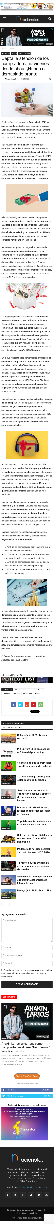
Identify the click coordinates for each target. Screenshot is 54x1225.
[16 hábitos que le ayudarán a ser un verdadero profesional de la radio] (8, 866)
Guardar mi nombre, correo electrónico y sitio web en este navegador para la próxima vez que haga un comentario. (26, 973)
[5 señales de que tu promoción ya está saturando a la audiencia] (8, 766)
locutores (5, 814)
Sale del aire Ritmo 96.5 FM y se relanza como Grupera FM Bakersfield (35, 838)
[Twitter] (31, 1195)
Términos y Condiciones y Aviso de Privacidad (26, 1210)
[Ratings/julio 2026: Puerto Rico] (8, 894)
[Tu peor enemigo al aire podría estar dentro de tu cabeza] (8, 780)
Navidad (16, 693)
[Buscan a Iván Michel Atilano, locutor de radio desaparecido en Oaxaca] (8, 811)
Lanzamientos (7, 1039)
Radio (21, 53)
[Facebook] (8, 1195)
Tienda (37, 693)
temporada (27, 693)
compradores (37, 690)
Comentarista (7, 870)
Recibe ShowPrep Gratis (27, 1076)
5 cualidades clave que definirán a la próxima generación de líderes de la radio (35, 880)
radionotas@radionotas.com (33, 1187)
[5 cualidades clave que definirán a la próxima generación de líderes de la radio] (8, 880)
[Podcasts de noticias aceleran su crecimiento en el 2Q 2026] (8, 852)
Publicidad (21, 1213)
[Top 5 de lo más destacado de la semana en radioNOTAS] (8, 825)
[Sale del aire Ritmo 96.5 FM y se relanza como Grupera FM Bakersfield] (8, 838)
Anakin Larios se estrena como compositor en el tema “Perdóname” (25, 1045)
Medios (14, 53)
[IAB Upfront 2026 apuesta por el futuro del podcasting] (8, 752)
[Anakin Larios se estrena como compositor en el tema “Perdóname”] (27, 1021)
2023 (16, 690)
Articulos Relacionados (13, 723)
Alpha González (12, 79)
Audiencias (6, 53)
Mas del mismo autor (12, 727)
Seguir (47, 1096)
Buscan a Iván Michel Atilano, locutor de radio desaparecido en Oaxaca (34, 810)
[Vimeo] (39, 1195)
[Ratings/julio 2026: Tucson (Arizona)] (8, 738)
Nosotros (33, 1213)
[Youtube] (46, 1195)
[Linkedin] (23, 1195)
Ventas (27, 53)
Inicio (3, 49)
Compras (6, 693)
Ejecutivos (6, 797)
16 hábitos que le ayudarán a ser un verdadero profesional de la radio (33, 866)
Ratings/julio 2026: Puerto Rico (34, 890)
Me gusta (46, 1090)
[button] (50, 19)
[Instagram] (15, 1195)
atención (24, 690)
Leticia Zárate (7, 1051)
